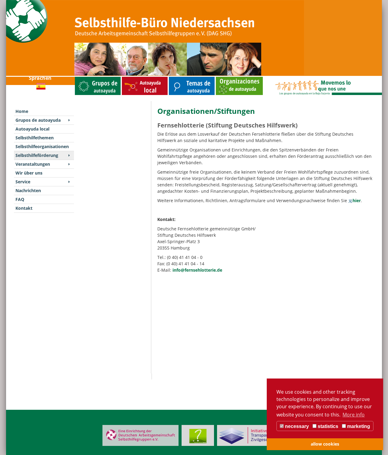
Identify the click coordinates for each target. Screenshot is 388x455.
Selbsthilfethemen (177, 78)
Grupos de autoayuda (85, 78)
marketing (358, 426)
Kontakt (23, 208)
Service (22, 182)
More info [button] (354, 414)
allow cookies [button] (325, 444)
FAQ (19, 199)
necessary (296, 426)
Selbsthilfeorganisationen (228, 78)
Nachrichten (28, 190)
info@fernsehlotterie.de (197, 270)
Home (21, 111)
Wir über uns (28, 173)
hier (357, 200)
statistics (327, 426)
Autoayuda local (129, 78)
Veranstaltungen (32, 164)
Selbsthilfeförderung (36, 155)
